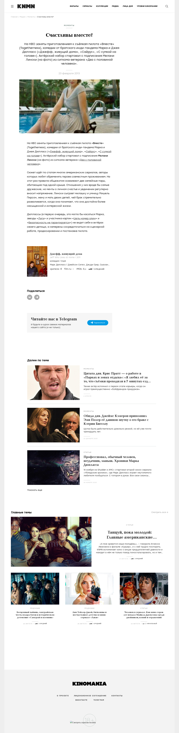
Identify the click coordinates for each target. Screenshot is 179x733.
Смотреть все (158, 512)
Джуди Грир (92, 265)
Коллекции (102, 6)
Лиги (41, 218)
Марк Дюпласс (58, 265)
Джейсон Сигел (76, 265)
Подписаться (99, 323)
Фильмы (74, 6)
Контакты (117, 696)
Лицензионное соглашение (90, 696)
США (63, 261)
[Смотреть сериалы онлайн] (89, 723)
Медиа (115, 6)
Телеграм (99, 700)
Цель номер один (85, 218)
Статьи (88, 452)
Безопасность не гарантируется (49, 222)
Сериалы (87, 6)
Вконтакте (81, 700)
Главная (14, 17)
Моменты (31, 17)
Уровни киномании (147, 6)
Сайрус (90, 151)
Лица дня (128, 6)
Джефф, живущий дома (65, 151)
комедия (54, 261)
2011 (78, 257)
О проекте (63, 696)
